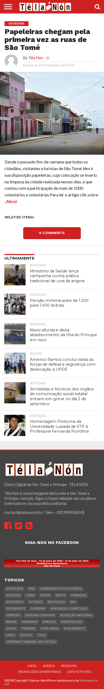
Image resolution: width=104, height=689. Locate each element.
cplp (42, 635)
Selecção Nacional (76, 615)
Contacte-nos (79, 672)
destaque (14, 588)
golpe (11, 628)
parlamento (74, 628)
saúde (45, 595)
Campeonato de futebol (61, 588)
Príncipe (13, 615)
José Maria (50, 628)
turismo (28, 628)
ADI (72, 602)
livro (10, 635)
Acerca (49, 666)
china (30, 595)
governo (37, 608)
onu (31, 588)
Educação (56, 602)
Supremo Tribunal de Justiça (31, 642)
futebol (36, 602)
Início (32, 666)
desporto (14, 602)
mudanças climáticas (68, 608)
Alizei (11, 201)
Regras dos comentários (39, 672)
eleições (13, 595)
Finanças (78, 595)
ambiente (30, 622)
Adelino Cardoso (40, 615)
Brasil (11, 622)
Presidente (15, 608)
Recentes (69, 666)
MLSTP (60, 595)
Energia (49, 622)
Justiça (26, 635)
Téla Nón (35, 58)
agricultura (71, 622)
